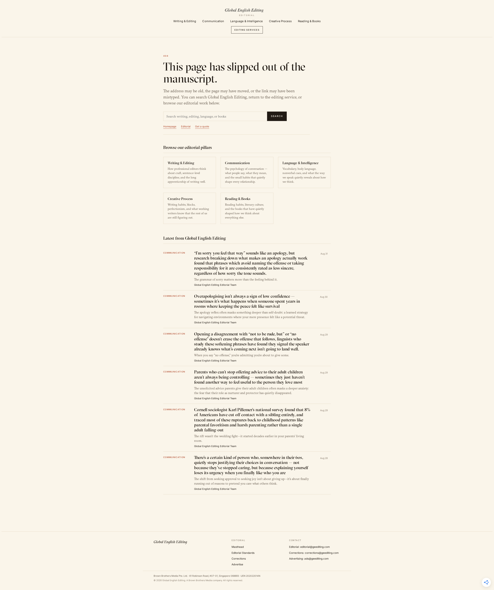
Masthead (238, 546)
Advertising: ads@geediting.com (309, 558)
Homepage (169, 126)
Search (277, 116)
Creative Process (280, 21)
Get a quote (202, 126)
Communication (213, 21)
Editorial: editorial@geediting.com (309, 546)
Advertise (237, 564)
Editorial (185, 126)
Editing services (246, 30)
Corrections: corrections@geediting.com (314, 552)
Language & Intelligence (246, 21)
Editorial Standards (243, 552)
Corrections (239, 558)
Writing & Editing (184, 21)
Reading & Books (309, 21)
